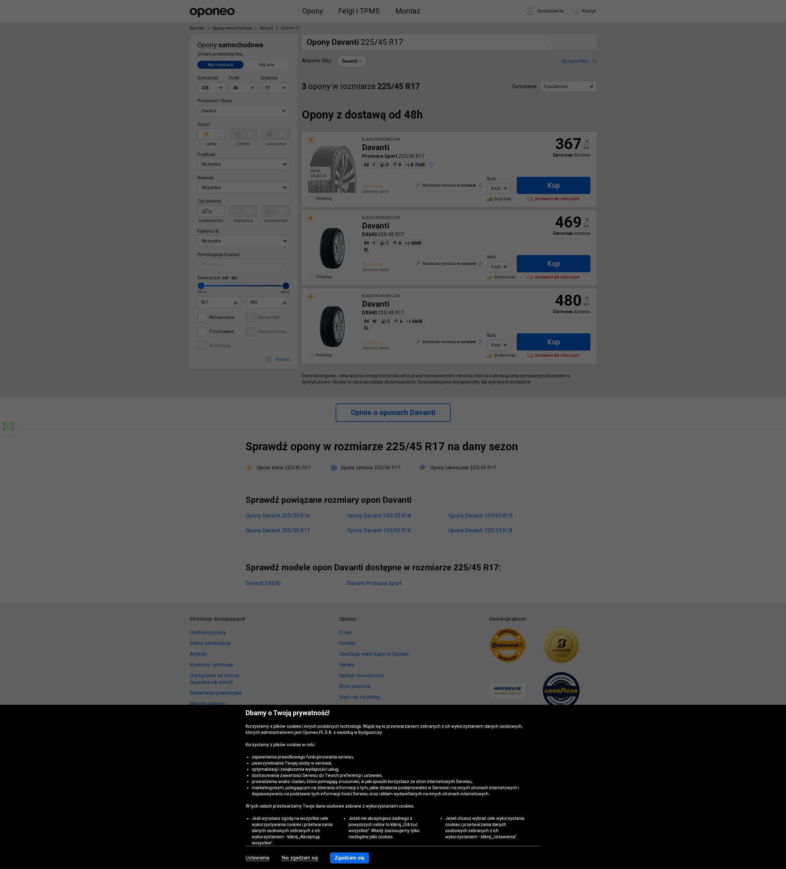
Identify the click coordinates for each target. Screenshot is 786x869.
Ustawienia (257, 857)
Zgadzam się (349, 858)
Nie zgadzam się (300, 857)
